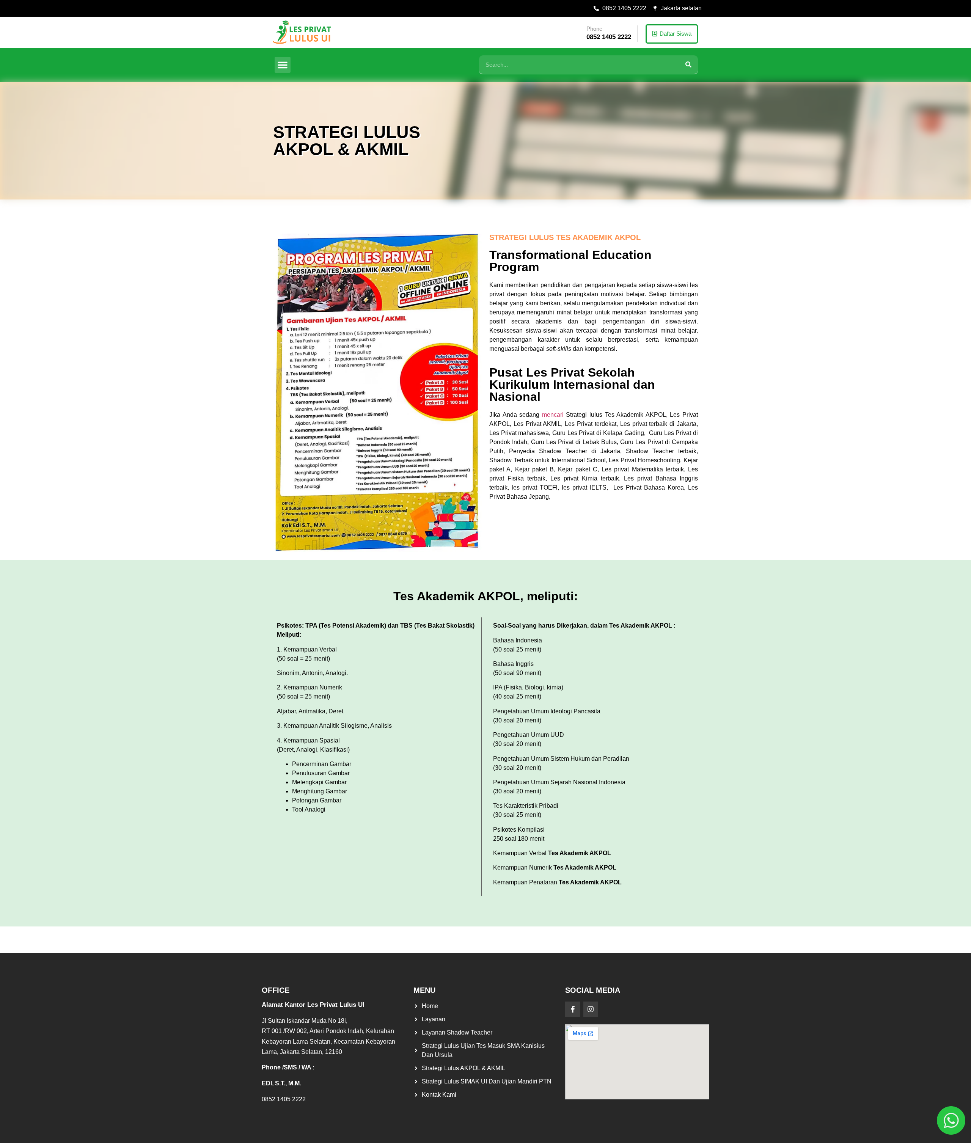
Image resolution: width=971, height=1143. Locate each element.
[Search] (688, 64)
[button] (283, 65)
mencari (553, 414)
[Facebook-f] (572, 1009)
